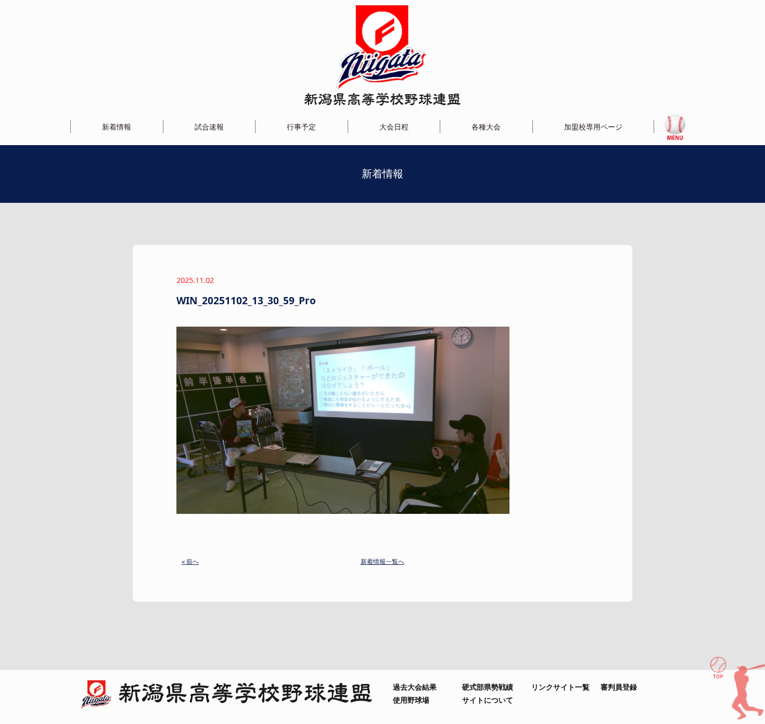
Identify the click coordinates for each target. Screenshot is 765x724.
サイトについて (487, 700)
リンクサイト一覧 (560, 687)
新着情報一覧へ (382, 561)
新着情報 (116, 127)
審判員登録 (619, 687)
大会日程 (394, 127)
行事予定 (301, 127)
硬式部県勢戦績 (487, 687)
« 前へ (190, 561)
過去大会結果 (415, 687)
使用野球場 (411, 700)
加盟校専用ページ (593, 127)
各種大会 (486, 127)
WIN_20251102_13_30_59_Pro (246, 300)
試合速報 (209, 127)
